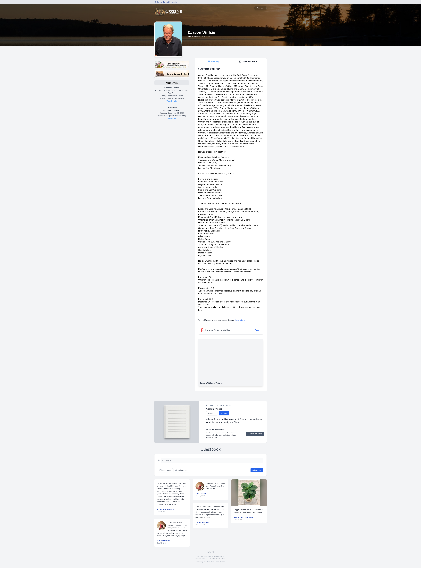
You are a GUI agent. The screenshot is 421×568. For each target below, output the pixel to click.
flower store (240, 320)
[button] (249, 492)
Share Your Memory (255, 434)
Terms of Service (216, 558)
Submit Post (256, 470)
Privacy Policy (204, 558)
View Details (172, 101)
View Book (212, 413)
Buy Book (224, 413)
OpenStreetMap (213, 562)
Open (257, 330)
